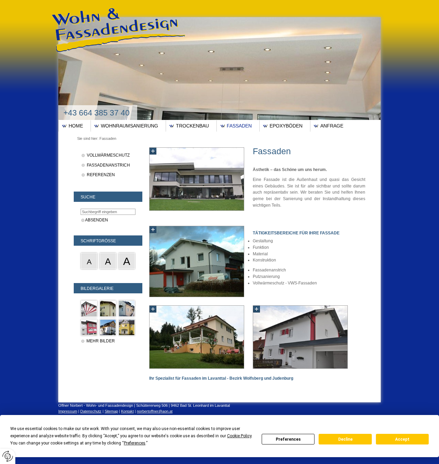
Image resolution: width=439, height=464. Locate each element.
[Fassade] (89, 327)
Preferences (288, 439)
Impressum (67, 411)
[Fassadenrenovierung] (107, 327)
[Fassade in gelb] (107, 308)
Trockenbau (192, 126)
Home (76, 126)
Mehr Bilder (100, 341)
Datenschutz (91, 411)
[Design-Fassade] (89, 308)
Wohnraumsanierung (129, 126)
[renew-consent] (7, 456)
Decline (345, 439)
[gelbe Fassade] (126, 327)
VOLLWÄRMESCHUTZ (108, 155)
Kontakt (127, 411)
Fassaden (239, 126)
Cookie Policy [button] (239, 436)
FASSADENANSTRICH (108, 165)
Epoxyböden (286, 126)
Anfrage (331, 126)
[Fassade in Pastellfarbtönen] (126, 308)
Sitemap (111, 411)
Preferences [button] (134, 443)
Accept (402, 439)
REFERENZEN (101, 174)
